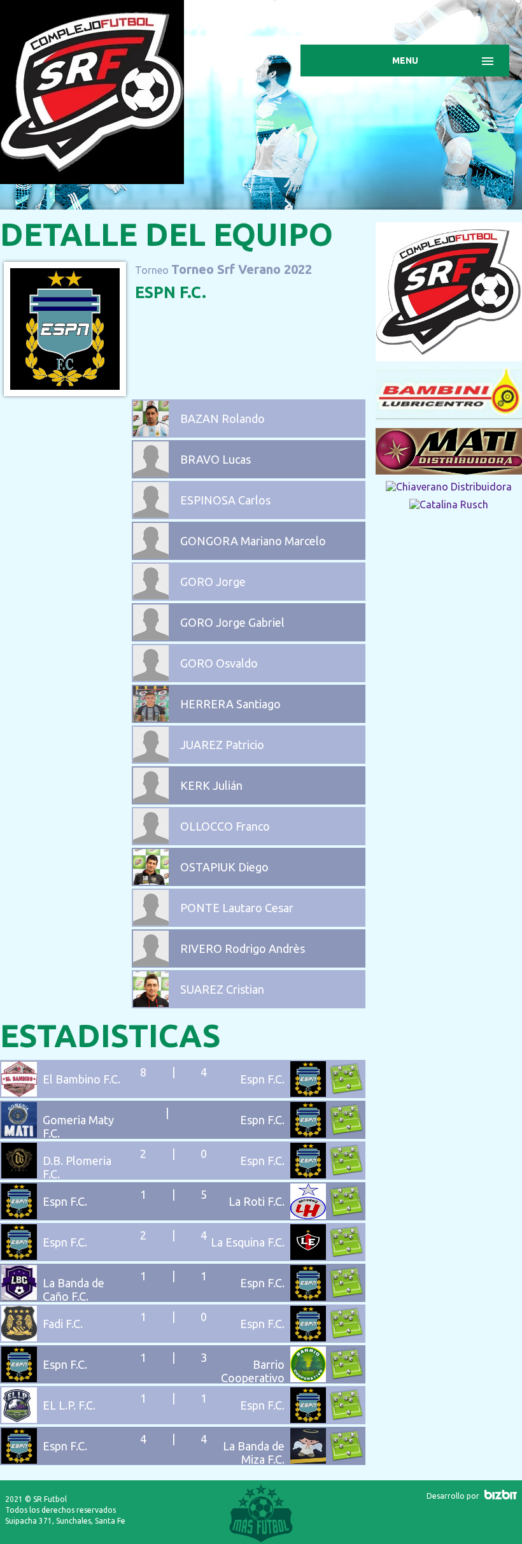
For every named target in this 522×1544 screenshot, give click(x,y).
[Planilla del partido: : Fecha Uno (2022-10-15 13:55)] (346, 1459)
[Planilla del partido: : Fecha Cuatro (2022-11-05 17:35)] (346, 1337)
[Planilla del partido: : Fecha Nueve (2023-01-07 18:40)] (346, 1174)
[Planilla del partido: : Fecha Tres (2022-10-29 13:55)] (346, 1377)
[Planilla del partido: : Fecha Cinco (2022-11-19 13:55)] (346, 1296)
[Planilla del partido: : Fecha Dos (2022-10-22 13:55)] (346, 1418)
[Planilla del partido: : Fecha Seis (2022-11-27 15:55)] (346, 1255)
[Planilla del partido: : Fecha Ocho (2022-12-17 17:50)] (346, 1214)
